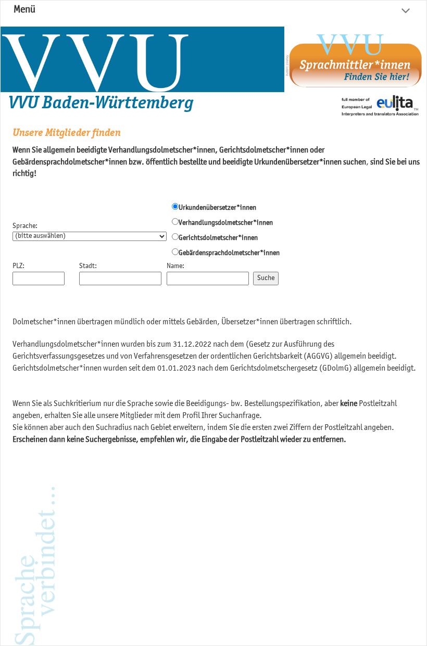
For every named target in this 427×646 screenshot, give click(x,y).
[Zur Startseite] (142, 59)
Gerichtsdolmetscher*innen (218, 238)
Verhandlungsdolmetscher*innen (226, 223)
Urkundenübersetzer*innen (217, 208)
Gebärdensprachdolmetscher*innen (229, 253)
